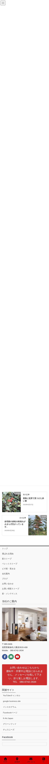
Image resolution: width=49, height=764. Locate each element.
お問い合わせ (7, 584)
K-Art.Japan (8, 718)
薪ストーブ (7, 559)
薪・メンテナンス (9, 594)
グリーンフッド (9, 724)
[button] (24, 674)
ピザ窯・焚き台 (8, 569)
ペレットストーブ (9, 564)
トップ (5, 548)
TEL (43, 762)
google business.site (12, 701)
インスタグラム (9, 707)
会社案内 (6, 574)
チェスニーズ (8, 730)
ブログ (5, 579)
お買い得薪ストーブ (10, 589)
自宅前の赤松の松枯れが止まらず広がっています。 (14, 524)
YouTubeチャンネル (11, 695)
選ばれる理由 (7, 554)
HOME (5, 762)
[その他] (11, 502)
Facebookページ (10, 713)
